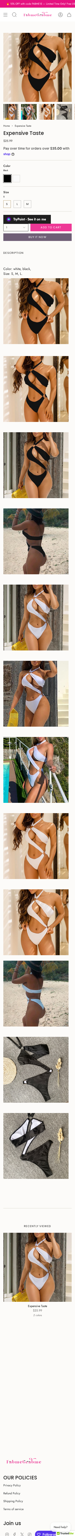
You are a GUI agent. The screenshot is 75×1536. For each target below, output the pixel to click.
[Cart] (69, 15)
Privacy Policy (12, 1485)
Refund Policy (11, 1493)
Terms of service (13, 1509)
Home (6, 126)
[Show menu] (5, 15)
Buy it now (37, 237)
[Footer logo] (23, 1461)
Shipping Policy (13, 1501)
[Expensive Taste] (37, 1267)
